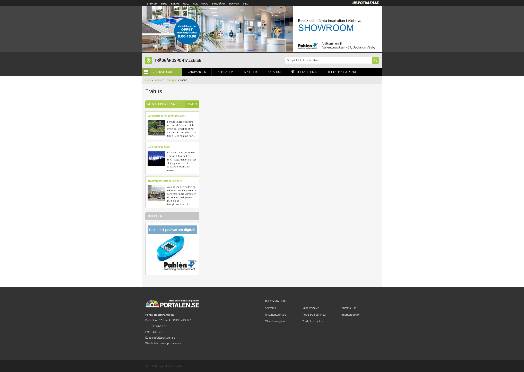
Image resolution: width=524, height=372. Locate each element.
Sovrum (234, 3)
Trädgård (218, 3)
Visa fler (192, 104)
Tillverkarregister (275, 321)
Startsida (270, 308)
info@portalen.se (164, 337)
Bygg (164, 3)
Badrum (152, 3)
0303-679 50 (158, 326)
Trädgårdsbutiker (313, 321)
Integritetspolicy (350, 314)
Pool (204, 3)
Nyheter (250, 71)
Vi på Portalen (311, 308)
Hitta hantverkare (342, 71)
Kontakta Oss (348, 308)
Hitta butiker (307, 71)
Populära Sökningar (165, 80)
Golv (186, 3)
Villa (246, 3)
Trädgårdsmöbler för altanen (165, 181)
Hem (148, 80)
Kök (195, 3)
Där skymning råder (159, 146)
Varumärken (196, 71)
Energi (175, 3)
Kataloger (275, 71)
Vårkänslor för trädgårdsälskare (167, 116)
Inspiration (225, 71)
